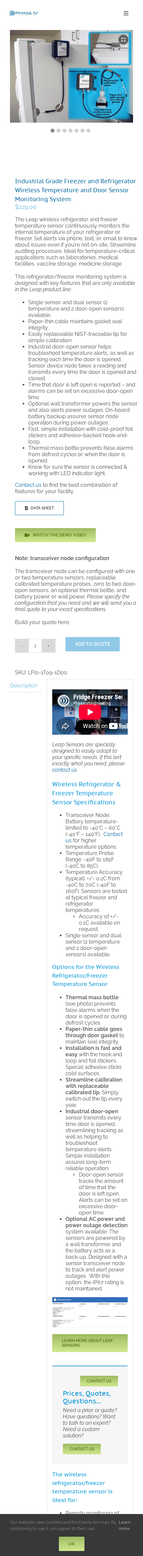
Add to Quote (92, 644)
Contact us (28, 485)
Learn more (125, 1525)
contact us (64, 770)
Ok (72, 1543)
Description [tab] (24, 685)
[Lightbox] (123, 40)
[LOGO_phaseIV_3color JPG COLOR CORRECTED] (24, 11)
